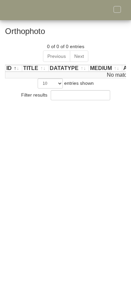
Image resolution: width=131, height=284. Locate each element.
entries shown (78, 83)
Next (79, 56)
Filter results (35, 95)
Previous (56, 56)
